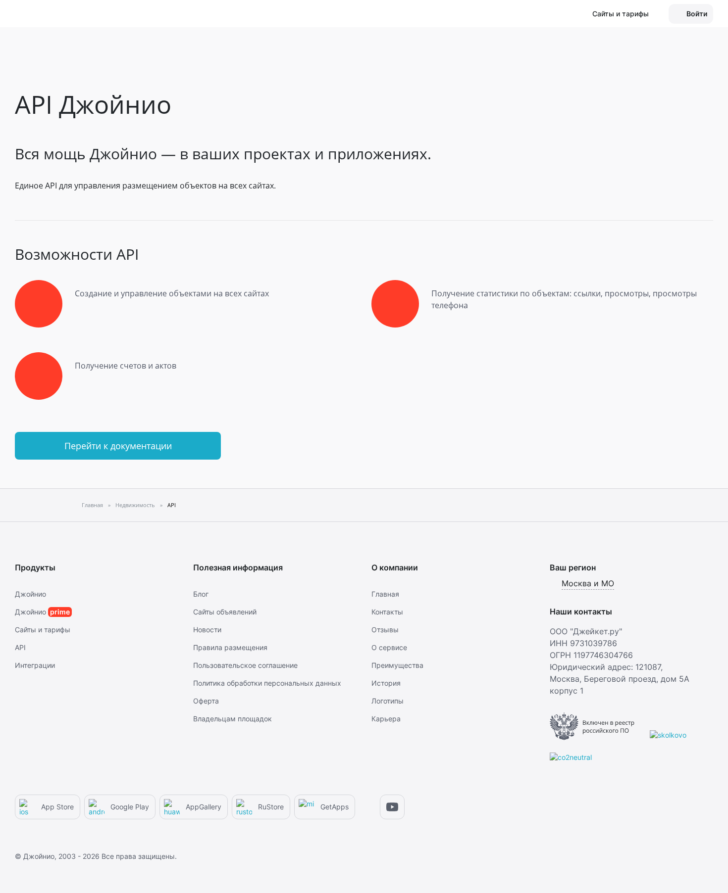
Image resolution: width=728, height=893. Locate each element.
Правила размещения (230, 647)
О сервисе (389, 647)
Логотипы (387, 701)
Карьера (386, 718)
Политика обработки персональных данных (267, 683)
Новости (207, 629)
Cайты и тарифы (42, 629)
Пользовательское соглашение (245, 665)
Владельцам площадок (232, 718)
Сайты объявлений (225, 612)
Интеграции (35, 665)
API (20, 647)
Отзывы (385, 629)
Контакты (387, 612)
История (386, 683)
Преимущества (397, 665)
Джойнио (30, 594)
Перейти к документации (118, 446)
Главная (385, 594)
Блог (200, 594)
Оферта (206, 701)
